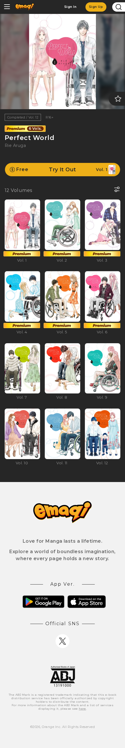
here (82, 709)
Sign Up (96, 7)
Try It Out (61, 169)
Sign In (70, 7)
